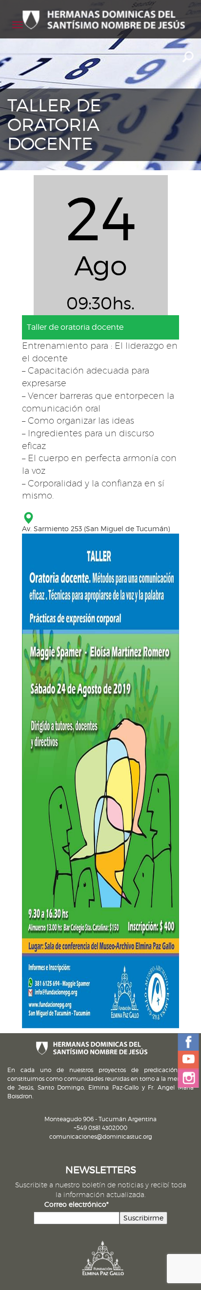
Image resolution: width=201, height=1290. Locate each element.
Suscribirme (143, 1218)
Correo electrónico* (76, 1204)
